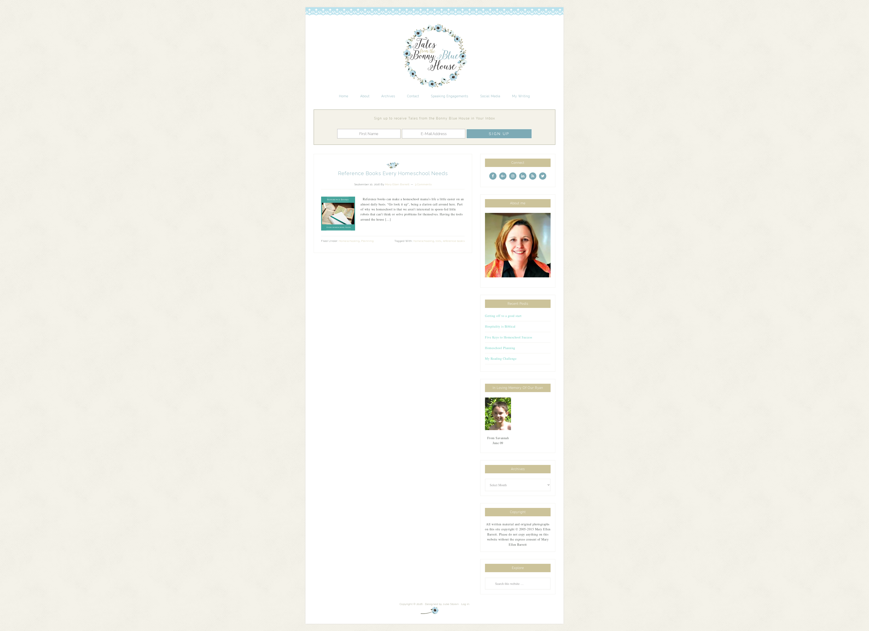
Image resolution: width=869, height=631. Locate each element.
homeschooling (423, 241)
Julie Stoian (451, 604)
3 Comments (423, 184)
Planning (367, 241)
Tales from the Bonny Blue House (434, 56)
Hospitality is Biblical (500, 326)
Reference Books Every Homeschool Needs (393, 173)
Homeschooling (349, 241)
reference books (454, 241)
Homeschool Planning (500, 348)
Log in (465, 604)
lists (438, 241)
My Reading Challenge (500, 358)
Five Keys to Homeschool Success (508, 337)
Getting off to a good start (503, 316)
